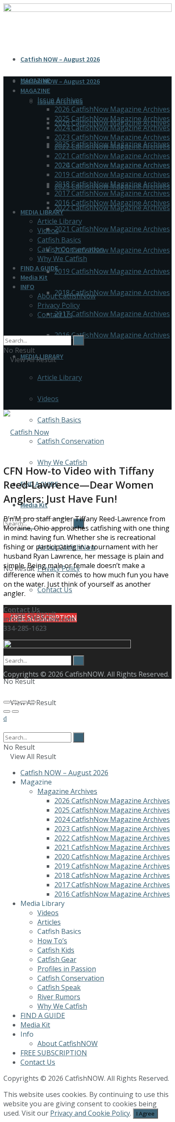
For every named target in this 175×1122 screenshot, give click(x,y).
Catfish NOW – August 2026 (60, 59)
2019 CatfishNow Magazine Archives (112, 271)
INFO (27, 286)
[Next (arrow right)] (15, 711)
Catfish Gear (56, 959)
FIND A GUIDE (39, 268)
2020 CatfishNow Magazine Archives (112, 250)
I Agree (145, 1113)
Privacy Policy (58, 305)
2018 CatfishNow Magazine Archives (112, 292)
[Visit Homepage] (26, 432)
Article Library (59, 377)
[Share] (15, 702)
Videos (48, 398)
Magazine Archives (67, 791)
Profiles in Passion (66, 968)
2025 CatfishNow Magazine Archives (112, 118)
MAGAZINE (35, 90)
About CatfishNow (66, 296)
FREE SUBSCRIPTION (53, 1052)
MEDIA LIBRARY (41, 212)
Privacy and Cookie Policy (90, 1113)
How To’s (52, 940)
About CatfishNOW (67, 1043)
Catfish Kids (55, 950)
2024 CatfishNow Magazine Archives (112, 127)
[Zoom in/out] (32, 702)
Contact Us (54, 589)
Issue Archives (60, 99)
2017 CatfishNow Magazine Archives (112, 313)
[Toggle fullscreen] (23, 702)
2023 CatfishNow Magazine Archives (112, 137)
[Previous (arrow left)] (6, 711)
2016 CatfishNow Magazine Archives (112, 335)
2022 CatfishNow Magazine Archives (112, 207)
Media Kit (34, 277)
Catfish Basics (59, 420)
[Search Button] (5, 639)
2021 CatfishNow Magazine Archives (112, 228)
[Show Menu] (5, 386)
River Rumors (58, 996)
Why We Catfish (62, 462)
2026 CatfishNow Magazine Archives (112, 109)
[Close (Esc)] (6, 702)
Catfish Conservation (70, 441)
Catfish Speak (59, 987)
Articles (49, 922)
